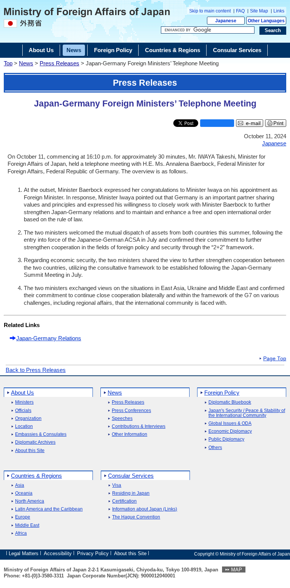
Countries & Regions (36, 475)
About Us (22, 392)
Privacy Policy (93, 553)
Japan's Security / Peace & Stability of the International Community (246, 413)
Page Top (274, 358)
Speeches (122, 418)
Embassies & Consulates (40, 434)
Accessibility (58, 553)
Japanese (225, 20)
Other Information (129, 434)
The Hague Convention (136, 517)
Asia (19, 485)
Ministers (24, 402)
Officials (23, 410)
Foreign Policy (221, 392)
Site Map (259, 11)
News (26, 63)
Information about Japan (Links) (144, 509)
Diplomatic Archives (35, 442)
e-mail (253, 123)
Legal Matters (24, 553)
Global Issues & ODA (229, 423)
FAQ (240, 11)
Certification (124, 501)
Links (278, 11)
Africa (21, 533)
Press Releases (59, 63)
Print (278, 123)
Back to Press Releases (36, 370)
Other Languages (266, 20)
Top (8, 63)
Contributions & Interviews (138, 426)
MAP (236, 570)
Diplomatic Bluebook (229, 402)
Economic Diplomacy (230, 431)
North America (29, 501)
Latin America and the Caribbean (49, 509)
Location (24, 426)
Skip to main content (210, 11)
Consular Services (131, 475)
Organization (28, 418)
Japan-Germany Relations (48, 338)
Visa (116, 485)
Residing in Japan (131, 493)
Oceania (23, 493)
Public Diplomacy (226, 439)
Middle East (27, 525)
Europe (22, 517)
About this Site (30, 450)
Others (215, 447)
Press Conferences (131, 410)
